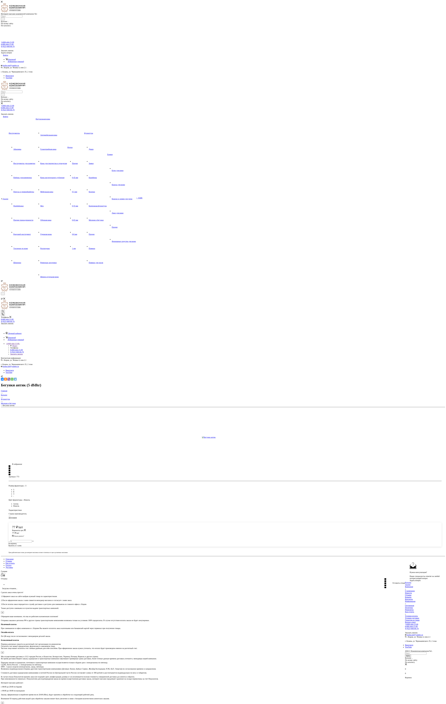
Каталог (408, 583)
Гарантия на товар (412, 620)
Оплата (8, 565)
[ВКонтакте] (2, 379)
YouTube (9, 78)
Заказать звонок (16, 354)
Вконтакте (10, 76)
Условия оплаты (411, 616)
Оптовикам (409, 606)
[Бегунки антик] (228, 437)
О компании (410, 591)
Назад (15, 346)
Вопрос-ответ (410, 622)
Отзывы (9, 561)
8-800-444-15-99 (8, 42)
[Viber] (8, 379)
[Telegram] (15, 379)
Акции (407, 585)
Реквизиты (409, 610)
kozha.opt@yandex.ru (11, 65)
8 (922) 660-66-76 (8, 46)
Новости (408, 593)
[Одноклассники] (5, 379)
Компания (409, 587)
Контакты (409, 599)
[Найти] (3, 18)
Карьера (408, 597)
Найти (408, 656)
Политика (409, 608)
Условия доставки (412, 618)
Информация (410, 601)
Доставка (9, 567)
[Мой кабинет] (2, 297)
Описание (10, 559)
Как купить (10, 563)
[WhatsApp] (12, 379)
